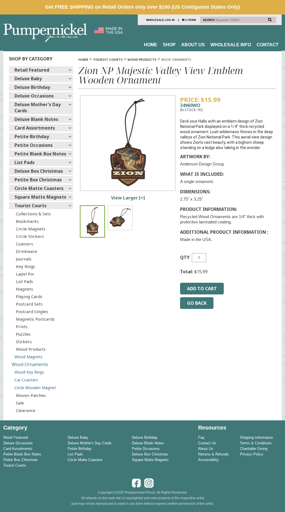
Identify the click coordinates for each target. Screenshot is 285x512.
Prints (22, 326)
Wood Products (31, 349)
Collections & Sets (33, 213)
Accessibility (208, 460)
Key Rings (25, 266)
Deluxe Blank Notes (36, 119)
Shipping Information (256, 437)
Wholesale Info (230, 44)
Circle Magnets (30, 228)
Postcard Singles (32, 311)
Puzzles (23, 334)
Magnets (24, 289)
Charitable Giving (253, 449)
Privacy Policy (251, 454)
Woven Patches (31, 395)
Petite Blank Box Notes (40, 154)
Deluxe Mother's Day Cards (37, 107)
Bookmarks (27, 221)
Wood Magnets (28, 356)
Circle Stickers (30, 236)
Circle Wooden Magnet (35, 387)
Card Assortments (34, 128)
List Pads (24, 162)
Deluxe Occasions (34, 96)
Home (150, 44)
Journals (23, 259)
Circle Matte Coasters (38, 188)
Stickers (24, 341)
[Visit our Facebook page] (136, 487)
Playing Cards (29, 296)
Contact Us (207, 443)
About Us (193, 44)
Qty (185, 257)
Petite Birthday (31, 136)
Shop (169, 44)
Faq (201, 437)
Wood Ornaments (30, 364)
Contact (268, 44)
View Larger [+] (128, 198)
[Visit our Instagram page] (149, 487)
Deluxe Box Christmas (38, 171)
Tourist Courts (30, 206)
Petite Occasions (33, 145)
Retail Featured (31, 70)
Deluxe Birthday (32, 87)
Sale (20, 403)
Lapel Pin (25, 274)
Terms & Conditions (256, 443)
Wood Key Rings (29, 372)
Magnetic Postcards (35, 319)
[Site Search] (269, 19)
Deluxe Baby (28, 78)
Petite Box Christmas (38, 180)
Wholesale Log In (160, 19)
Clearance (25, 410)
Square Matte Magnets (40, 197)
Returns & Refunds (213, 454)
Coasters (24, 244)
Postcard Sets (29, 304)
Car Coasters (26, 379)
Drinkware (26, 251)
